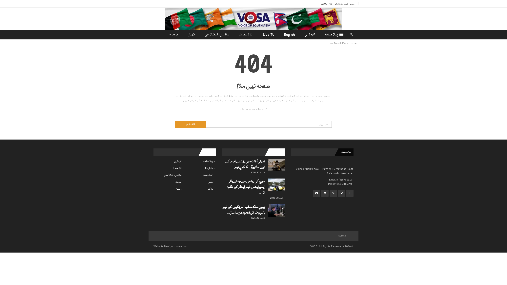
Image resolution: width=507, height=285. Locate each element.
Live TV (268, 34)
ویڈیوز (178, 189)
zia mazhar (180, 246)
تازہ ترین (310, 34)
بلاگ (210, 189)
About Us (326, 4)
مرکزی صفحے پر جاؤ (252, 108)
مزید (175, 34)
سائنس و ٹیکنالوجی (217, 34)
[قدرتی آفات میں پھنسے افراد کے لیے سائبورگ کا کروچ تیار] (276, 165)
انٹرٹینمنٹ (246, 34)
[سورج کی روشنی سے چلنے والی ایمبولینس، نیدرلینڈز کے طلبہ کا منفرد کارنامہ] (276, 185)
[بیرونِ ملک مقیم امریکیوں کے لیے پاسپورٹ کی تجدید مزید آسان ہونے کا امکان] (276, 210)
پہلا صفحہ (331, 34)
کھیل (191, 34)
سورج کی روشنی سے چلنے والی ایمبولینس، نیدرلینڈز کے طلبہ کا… (246, 187)
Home (342, 235)
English (289, 34)
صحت (178, 182)
